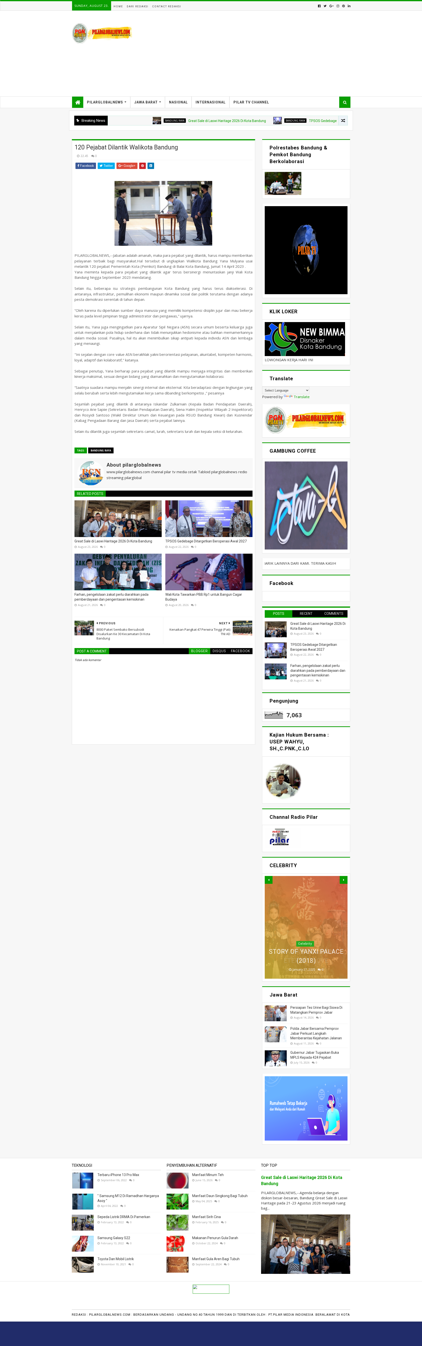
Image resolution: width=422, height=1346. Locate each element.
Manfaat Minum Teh (208, 1175)
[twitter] (325, 6)
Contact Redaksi (166, 6)
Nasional (178, 102)
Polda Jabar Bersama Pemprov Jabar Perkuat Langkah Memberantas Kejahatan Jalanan (316, 1033)
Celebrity (305, 943)
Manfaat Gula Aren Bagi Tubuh (216, 1259)
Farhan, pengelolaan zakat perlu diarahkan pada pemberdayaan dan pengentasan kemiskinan (111, 597)
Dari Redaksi (137, 6)
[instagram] (338, 6)
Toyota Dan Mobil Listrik (115, 1259)
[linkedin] (348, 6)
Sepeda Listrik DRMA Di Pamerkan (123, 1217)
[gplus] (331, 6)
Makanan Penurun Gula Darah (215, 1238)
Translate (302, 396)
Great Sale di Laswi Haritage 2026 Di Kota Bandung (173, 121)
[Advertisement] (261, 53)
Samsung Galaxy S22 (113, 1238)
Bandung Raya (120, 120)
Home (118, 6)
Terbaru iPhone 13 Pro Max (118, 1175)
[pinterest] (343, 6)
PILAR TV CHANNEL (251, 102)
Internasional (211, 102)
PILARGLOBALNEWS (105, 102)
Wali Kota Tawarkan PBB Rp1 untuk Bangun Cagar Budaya (203, 597)
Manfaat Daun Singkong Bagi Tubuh (220, 1196)
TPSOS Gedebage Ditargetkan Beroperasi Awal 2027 (295, 121)
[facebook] (319, 6)
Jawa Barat (146, 102)
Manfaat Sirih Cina (206, 1217)
